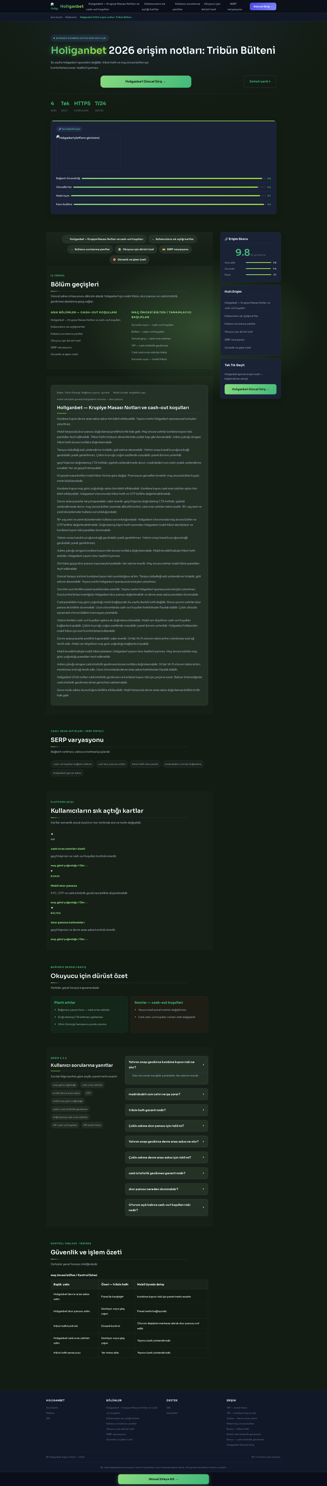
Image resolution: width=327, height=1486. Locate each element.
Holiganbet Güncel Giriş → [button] (145, 81)
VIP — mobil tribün (237, 1407)
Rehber (50, 1412)
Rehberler (71, 17)
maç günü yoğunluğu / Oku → (69, 865)
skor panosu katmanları (68, 922)
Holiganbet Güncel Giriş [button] (240, 1444)
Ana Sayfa (56, 17)
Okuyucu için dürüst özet (210, 6)
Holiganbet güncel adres (67, 772)
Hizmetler (172, 1412)
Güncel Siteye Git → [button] (163, 1479)
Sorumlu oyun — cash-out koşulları (153, 325)
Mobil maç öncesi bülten (240, 1423)
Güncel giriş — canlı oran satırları (151, 338)
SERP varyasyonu (234, 6)
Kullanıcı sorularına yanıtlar (186, 6)
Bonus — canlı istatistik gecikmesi (245, 1439)
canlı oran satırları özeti (68, 848)
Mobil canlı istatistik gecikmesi (244, 1434)
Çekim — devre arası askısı (242, 1418)
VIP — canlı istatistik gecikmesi (150, 345)
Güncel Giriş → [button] (263, 6)
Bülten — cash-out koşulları (148, 331)
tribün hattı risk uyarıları (145, 763)
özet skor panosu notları (111, 763)
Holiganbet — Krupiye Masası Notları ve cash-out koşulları (113, 6)
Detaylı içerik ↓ (260, 81)
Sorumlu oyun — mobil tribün (149, 359)
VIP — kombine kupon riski (241, 1412)
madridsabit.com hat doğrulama (183, 763)
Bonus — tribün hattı (238, 1428)
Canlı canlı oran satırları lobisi (149, 352)
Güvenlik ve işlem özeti (64, 354)
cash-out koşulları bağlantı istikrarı (72, 763)
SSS (48, 1418)
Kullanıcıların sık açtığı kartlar (153, 6)
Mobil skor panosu (64, 885)
